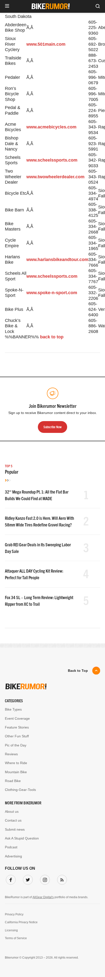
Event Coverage (17, 718)
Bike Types (13, 709)
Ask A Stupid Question (22, 838)
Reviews (11, 754)
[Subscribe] (61, 879)
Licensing (11, 930)
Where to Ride (16, 763)
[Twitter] (27, 879)
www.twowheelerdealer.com (55, 176)
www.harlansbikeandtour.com (57, 259)
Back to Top (78, 671)
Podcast (11, 847)
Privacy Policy (14, 914)
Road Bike (13, 781)
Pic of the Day (15, 745)
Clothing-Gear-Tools (20, 790)
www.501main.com (45, 44)
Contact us (13, 820)
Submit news (15, 829)
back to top (51, 336)
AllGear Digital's (43, 897)
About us (12, 811)
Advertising (13, 856)
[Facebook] (10, 879)
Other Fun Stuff (17, 736)
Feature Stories (17, 727)
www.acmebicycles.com (51, 126)
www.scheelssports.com (51, 160)
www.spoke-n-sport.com (51, 292)
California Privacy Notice (21, 922)
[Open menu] (7, 6)
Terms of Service (16, 938)
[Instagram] (44, 879)
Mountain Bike (16, 772)
